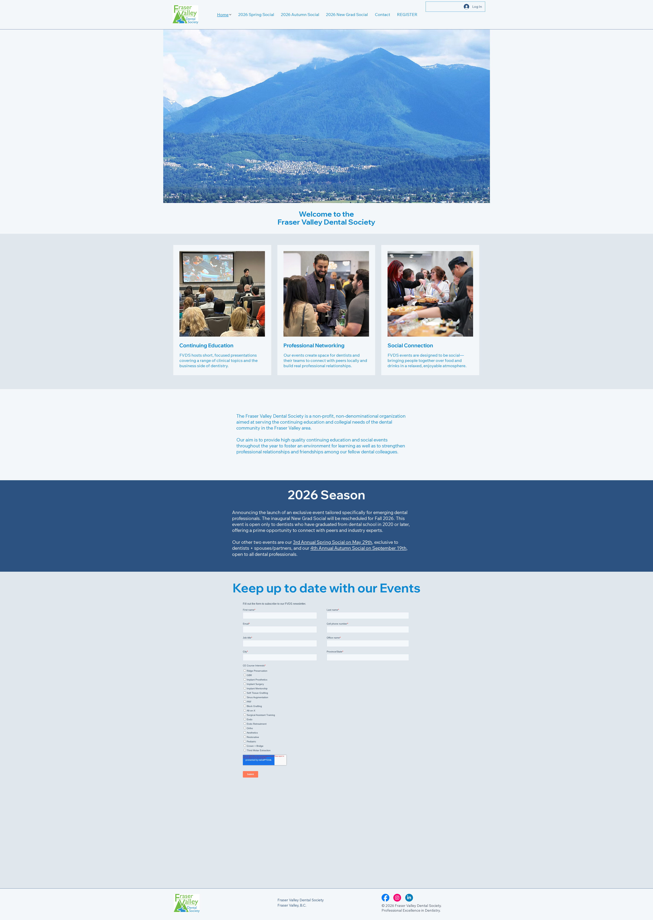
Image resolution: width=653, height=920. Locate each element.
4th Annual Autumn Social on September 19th (358, 548)
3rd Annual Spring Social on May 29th (332, 542)
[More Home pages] (230, 15)
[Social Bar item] (385, 898)
